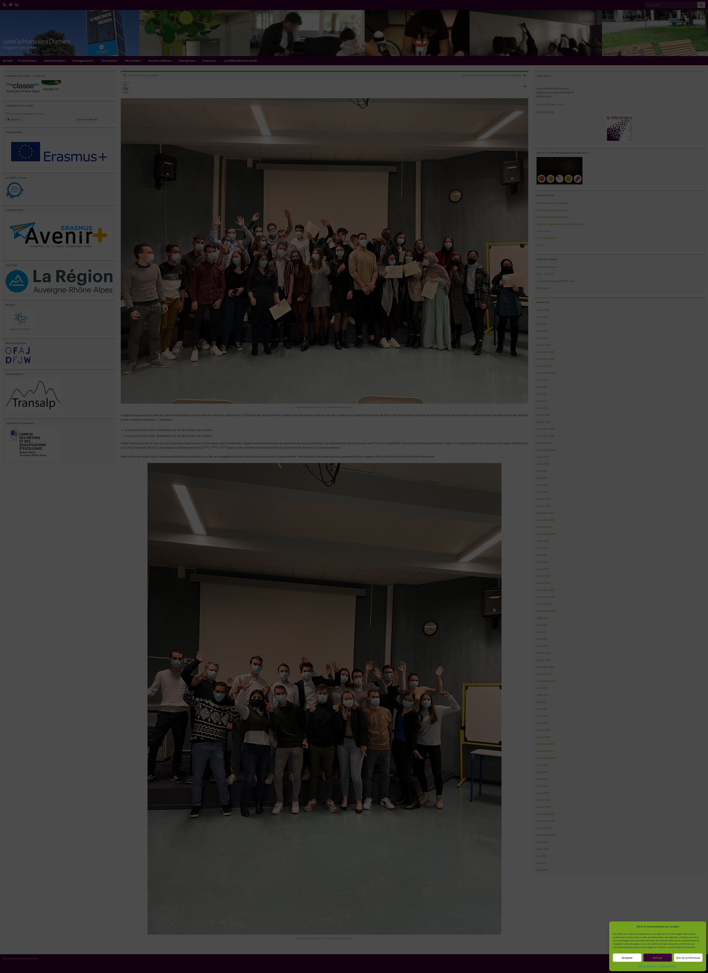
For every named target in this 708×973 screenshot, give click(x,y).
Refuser (658, 957)
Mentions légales (667, 966)
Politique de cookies (647, 966)
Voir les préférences (688, 957)
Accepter (627, 957)
